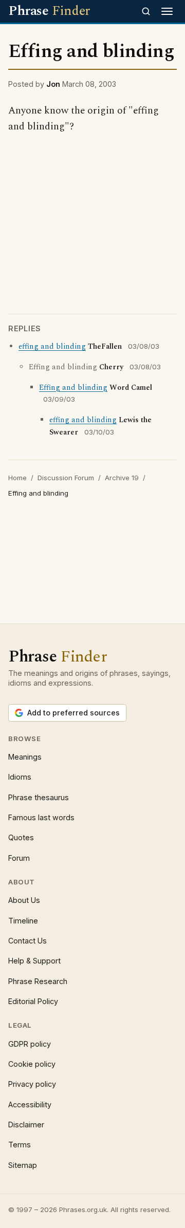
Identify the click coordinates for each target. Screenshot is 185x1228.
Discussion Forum (66, 478)
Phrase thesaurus (38, 797)
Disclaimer (26, 1124)
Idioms (19, 776)
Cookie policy (31, 1064)
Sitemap (22, 1165)
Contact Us (27, 940)
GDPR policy (29, 1044)
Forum (19, 858)
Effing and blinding (73, 387)
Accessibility (29, 1104)
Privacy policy (32, 1084)
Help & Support (34, 960)
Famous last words (41, 817)
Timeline (23, 920)
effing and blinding (52, 346)
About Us (24, 900)
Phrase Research (37, 981)
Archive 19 (122, 478)
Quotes (21, 837)
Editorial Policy (33, 1001)
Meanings (25, 756)
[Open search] (146, 11)
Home (17, 478)
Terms (19, 1144)
